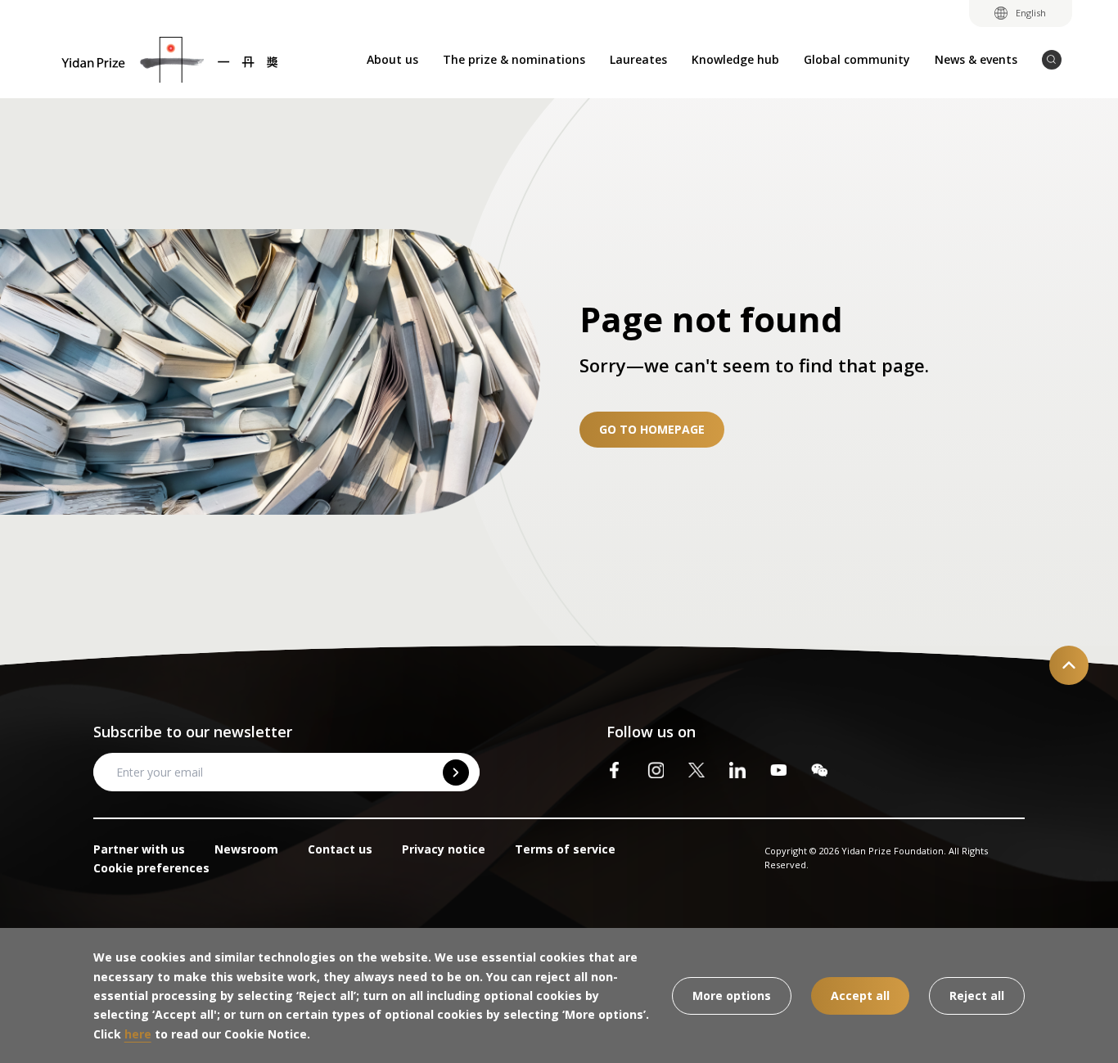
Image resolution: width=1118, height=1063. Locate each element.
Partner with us (139, 849)
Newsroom (246, 849)
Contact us (340, 849)
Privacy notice (443, 849)
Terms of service (565, 849)
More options (731, 995)
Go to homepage (652, 429)
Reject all (976, 995)
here (137, 1034)
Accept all (860, 995)
